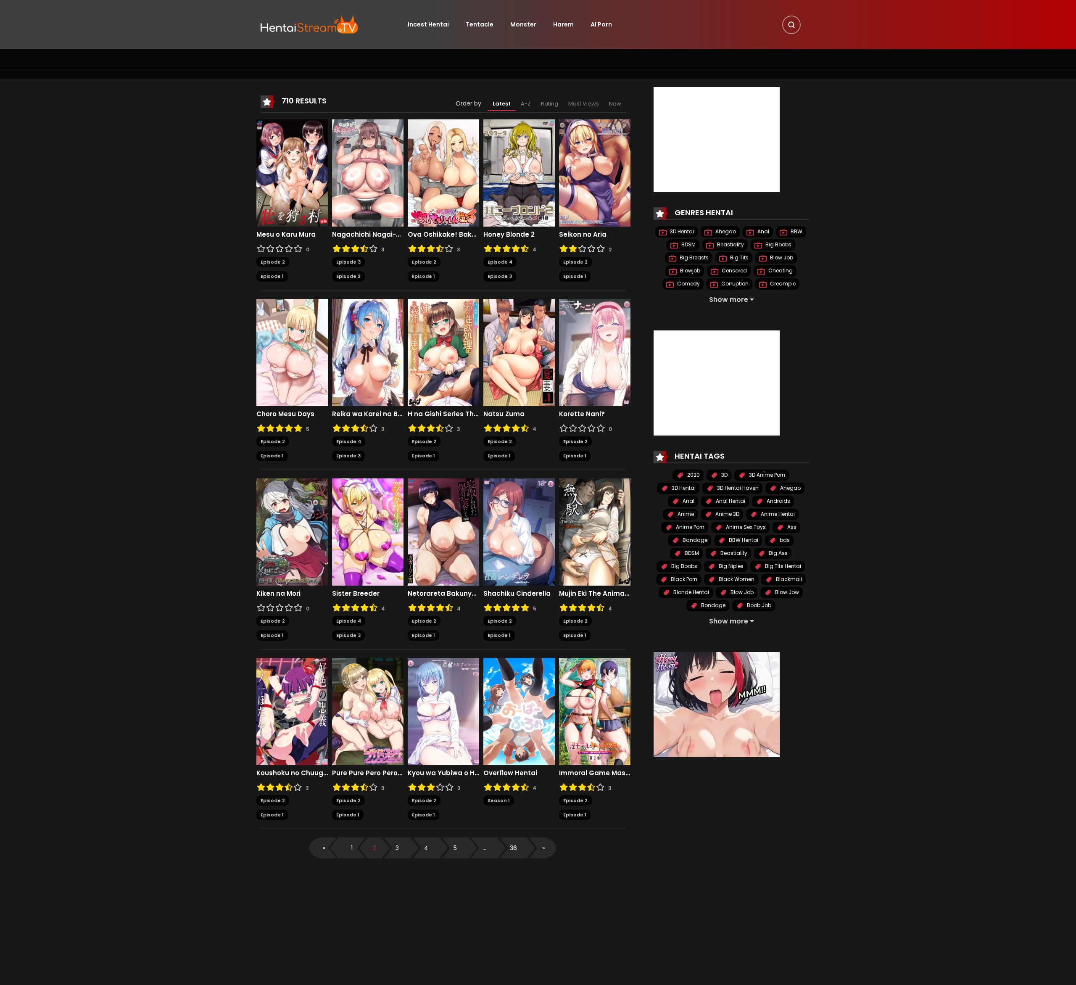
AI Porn (601, 24)
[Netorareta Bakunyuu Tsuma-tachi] (443, 531)
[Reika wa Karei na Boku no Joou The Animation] (368, 352)
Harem (563, 24)
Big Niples (730, 566)
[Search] (791, 25)
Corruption (734, 283)
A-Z (526, 104)
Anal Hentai (730, 500)
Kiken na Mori (278, 593)
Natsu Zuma (504, 414)
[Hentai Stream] (309, 24)
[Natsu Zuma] (519, 352)
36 (513, 848)
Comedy (688, 283)
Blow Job (781, 257)
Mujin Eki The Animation (594, 593)
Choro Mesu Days (285, 414)
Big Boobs (777, 244)
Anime (685, 514)
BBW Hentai (743, 540)
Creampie (782, 283)
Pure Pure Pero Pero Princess (368, 773)
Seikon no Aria (583, 234)
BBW (795, 231)
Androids (777, 500)
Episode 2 (273, 262)
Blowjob (689, 270)
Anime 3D (726, 514)
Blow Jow (786, 592)
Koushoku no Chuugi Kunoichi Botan (292, 773)
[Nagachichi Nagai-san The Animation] (368, 172)
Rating (549, 104)
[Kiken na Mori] (292, 531)
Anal (762, 231)
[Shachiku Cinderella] (519, 531)
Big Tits (739, 257)
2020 (693, 474)
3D (724, 474)
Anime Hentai (777, 514)
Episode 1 (272, 276)
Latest (502, 104)
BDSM (688, 244)
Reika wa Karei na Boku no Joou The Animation (368, 414)
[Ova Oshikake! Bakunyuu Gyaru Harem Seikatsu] (443, 172)
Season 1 (499, 800)
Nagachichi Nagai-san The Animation (368, 234)
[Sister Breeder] (368, 531)
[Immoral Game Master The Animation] (594, 711)
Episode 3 (348, 262)
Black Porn (683, 579)
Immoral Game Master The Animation (594, 773)
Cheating (780, 270)
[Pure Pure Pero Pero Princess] (368, 711)
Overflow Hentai (510, 773)
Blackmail (788, 579)
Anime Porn (689, 527)
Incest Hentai (428, 24)
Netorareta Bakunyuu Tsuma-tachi (443, 593)
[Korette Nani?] (594, 352)
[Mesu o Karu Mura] (292, 172)
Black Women (735, 579)
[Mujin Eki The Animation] (594, 531)
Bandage (694, 540)
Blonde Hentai (690, 592)
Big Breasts (693, 257)
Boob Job (758, 605)
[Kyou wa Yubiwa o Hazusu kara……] (443, 711)
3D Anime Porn (766, 474)
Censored (733, 270)
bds (784, 540)
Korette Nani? (582, 414)
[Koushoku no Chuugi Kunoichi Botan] (292, 711)
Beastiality (730, 244)
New (615, 104)
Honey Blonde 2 (509, 234)
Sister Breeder (356, 593)
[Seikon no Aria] (594, 172)
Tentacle (479, 24)
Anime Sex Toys (745, 527)
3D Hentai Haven (737, 487)
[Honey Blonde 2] (519, 172)
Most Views (583, 104)
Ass (791, 527)
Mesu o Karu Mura (286, 234)
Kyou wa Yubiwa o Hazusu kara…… (443, 773)
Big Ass (777, 553)
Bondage (712, 605)
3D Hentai (681, 231)
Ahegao (725, 231)
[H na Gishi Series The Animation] (443, 352)
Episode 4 (500, 262)
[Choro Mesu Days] (292, 352)
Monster (523, 24)
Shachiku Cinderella (517, 593)
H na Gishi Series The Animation (443, 414)
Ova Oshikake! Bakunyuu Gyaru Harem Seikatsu (443, 234)
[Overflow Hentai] (519, 711)
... (484, 848)
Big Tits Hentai (782, 566)
